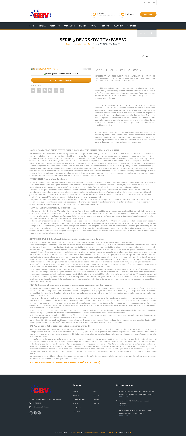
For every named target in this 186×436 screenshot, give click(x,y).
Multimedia (118, 26)
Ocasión (82, 26)
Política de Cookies (107, 433)
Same (95, 391)
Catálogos (77, 407)
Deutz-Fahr (87, 44)
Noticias (105, 26)
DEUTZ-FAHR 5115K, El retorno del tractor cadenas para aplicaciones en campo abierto (136, 412)
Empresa (42, 26)
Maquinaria (76, 44)
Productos (55, 26)
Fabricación (69, 26)
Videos (75, 403)
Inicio (31, 26)
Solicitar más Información (61, 80)
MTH (129, 433)
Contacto (131, 26)
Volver (146, 56)
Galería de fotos (79, 399)
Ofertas (94, 26)
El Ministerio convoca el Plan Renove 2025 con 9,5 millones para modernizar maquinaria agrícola (136, 393)
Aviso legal (76, 433)
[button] (35, 69)
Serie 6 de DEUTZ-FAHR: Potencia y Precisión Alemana (134, 402)
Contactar (148, 14)
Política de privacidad (90, 433)
